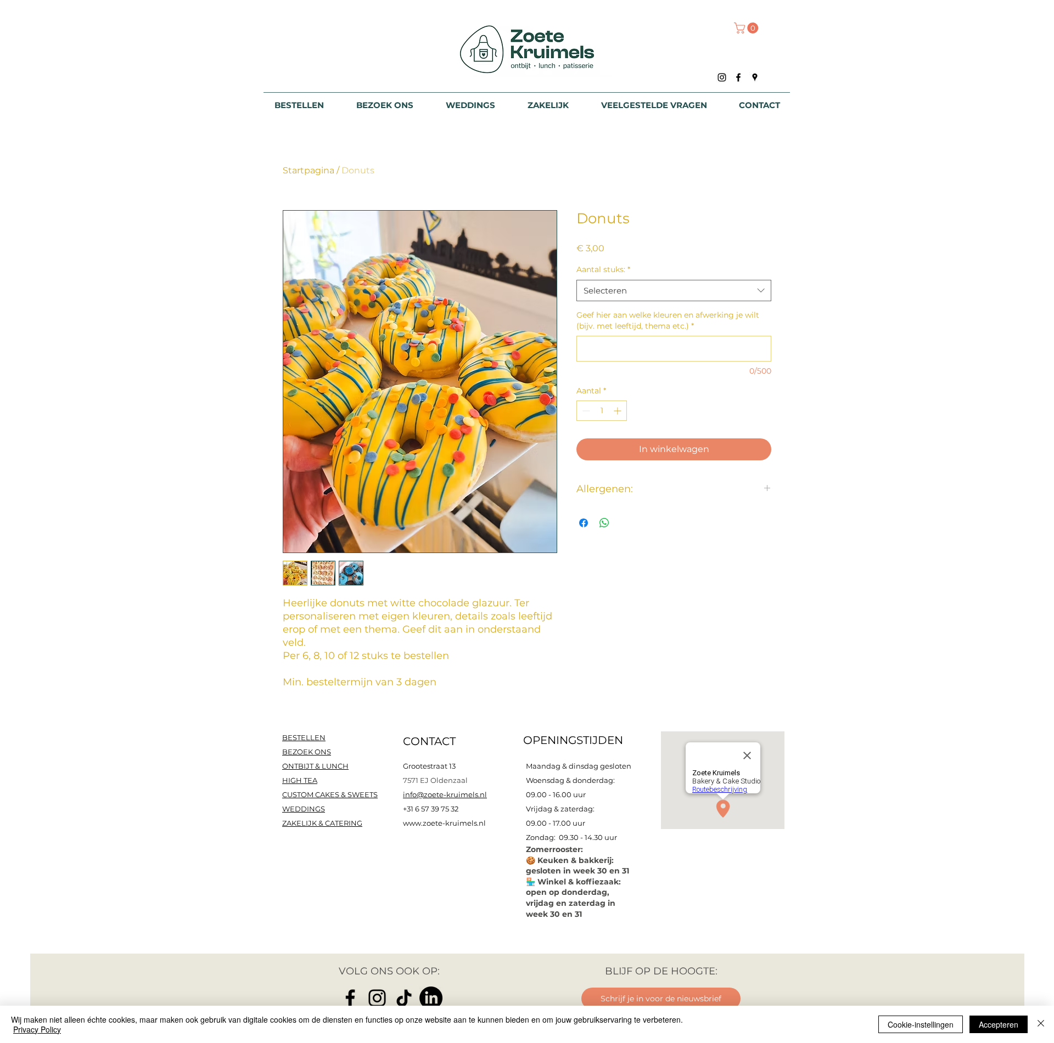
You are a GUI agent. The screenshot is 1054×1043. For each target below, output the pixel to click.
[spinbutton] (602, 410)
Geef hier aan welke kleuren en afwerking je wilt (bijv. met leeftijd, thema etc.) (667, 320)
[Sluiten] (1040, 1024)
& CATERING (322, 823)
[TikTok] (404, 998)
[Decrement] (585, 410)
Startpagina (308, 170)
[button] (747, 27)
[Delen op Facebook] (583, 522)
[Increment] (618, 410)
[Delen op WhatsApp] (604, 522)
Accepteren (998, 1024)
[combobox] (673, 290)
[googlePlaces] (754, 77)
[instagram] (721, 77)
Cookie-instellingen (921, 1024)
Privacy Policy (37, 1029)
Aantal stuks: (603, 269)
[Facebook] (350, 998)
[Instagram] (377, 998)
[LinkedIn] (430, 998)
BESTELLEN (304, 737)
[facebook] (738, 77)
